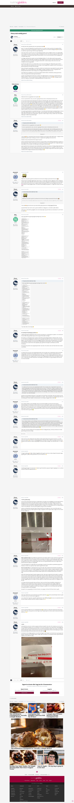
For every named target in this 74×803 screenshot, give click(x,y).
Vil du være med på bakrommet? (37, 30)
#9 (62, 350)
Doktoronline (30, 788)
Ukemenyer (39, 788)
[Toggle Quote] (22, 191)
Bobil (56, 794)
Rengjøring (13, 793)
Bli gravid (21, 788)
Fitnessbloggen (31, 796)
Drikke (38, 793)
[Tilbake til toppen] (37, 772)
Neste (21, 41)
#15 (62, 465)
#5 (62, 189)
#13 (62, 436)
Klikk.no (41, 783)
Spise (38, 791)
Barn (20, 797)
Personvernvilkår (31, 774)
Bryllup (47, 793)
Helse (44, 780)
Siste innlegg (18, 6)
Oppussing (13, 791)
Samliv (40, 780)
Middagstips (39, 794)
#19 (62, 607)
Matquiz (38, 797)
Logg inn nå (50, 692)
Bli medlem (60, 2)
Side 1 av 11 (28, 41)
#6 (62, 214)
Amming (21, 796)
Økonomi (12, 796)
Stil (46, 788)
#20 (62, 622)
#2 (62, 94)
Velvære (29, 794)
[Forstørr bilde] (24, 175)
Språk (26, 774)
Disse (22, 184)
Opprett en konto (24, 692)
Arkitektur (12, 788)
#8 (62, 330)
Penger (50, 780)
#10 (62, 382)
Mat (47, 780)
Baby (21, 794)
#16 (62, 497)
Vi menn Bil (57, 788)
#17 (62, 555)
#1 (62, 44)
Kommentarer (27, 780)
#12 (62, 416)
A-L (19, 37)
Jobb (37, 780)
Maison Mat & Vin (40, 796)
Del (55, 37)
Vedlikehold (13, 794)
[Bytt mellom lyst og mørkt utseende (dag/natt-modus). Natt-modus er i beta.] (48, 774)
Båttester (56, 793)
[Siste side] (23, 41)
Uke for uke (22, 793)
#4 (62, 172)
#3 (62, 120)
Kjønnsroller (33, 780)
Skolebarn (21, 799)
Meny (13, 6)
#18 (62, 592)
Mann (47, 791)
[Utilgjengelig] (26, 304)
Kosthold (30, 791)
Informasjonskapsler (44, 774)
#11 (62, 401)
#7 (62, 278)
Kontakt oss (37, 774)
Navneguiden (22, 791)
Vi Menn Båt (57, 791)
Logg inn (54, 2)
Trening (29, 793)
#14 (62, 451)
